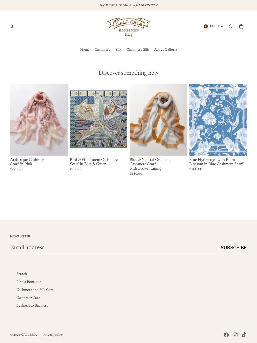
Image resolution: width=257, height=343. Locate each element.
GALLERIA (29, 334)
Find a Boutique (28, 282)
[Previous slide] (14, 119)
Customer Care (28, 298)
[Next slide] (64, 119)
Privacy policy (53, 334)
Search (21, 274)
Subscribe (234, 247)
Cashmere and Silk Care (35, 290)
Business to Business (32, 306)
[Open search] (11, 26)
